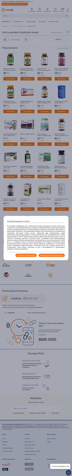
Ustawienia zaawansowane (26, 255)
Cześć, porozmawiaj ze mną (60, 466)
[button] (68, 472)
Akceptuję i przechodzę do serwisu (51, 255)
